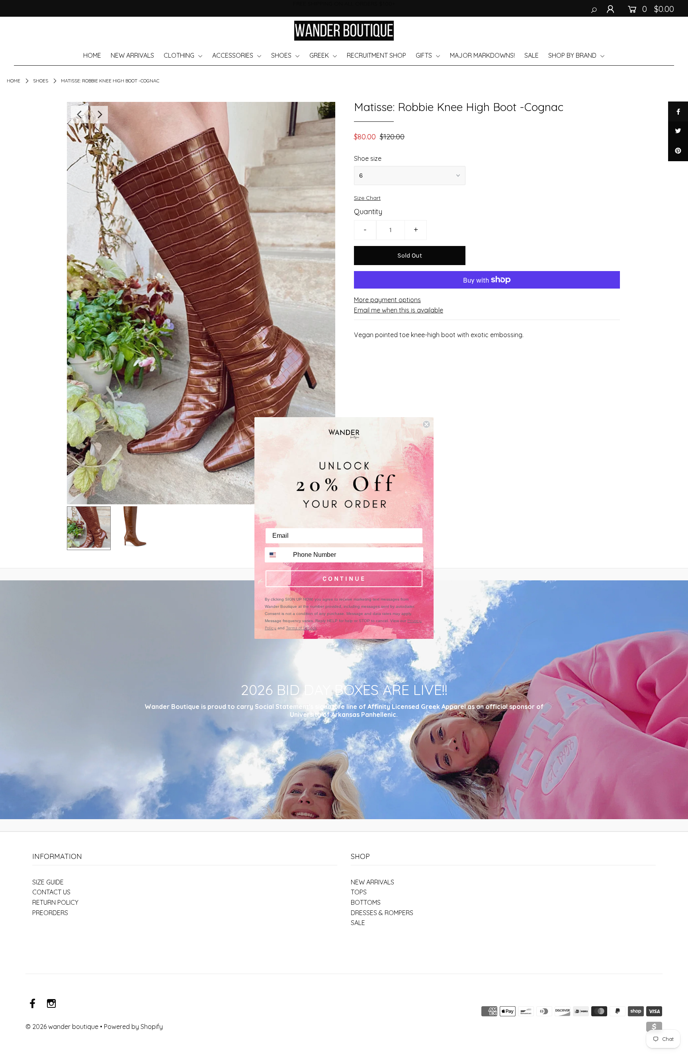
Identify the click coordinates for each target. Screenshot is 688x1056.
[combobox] (277, 555)
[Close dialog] (426, 424)
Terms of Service (301, 627)
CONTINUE (344, 578)
